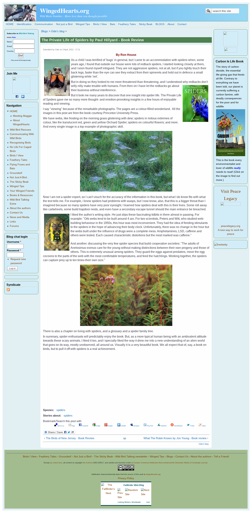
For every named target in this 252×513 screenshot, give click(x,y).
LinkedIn (123, 426)
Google (97, 426)
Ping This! (149, 426)
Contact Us (16, 212)
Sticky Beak (145, 24)
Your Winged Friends (22, 190)
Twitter (192, 426)
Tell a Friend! (221, 456)
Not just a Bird (64, 24)
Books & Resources (21, 195)
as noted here (56, 463)
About (171, 24)
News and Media (19, 217)
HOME (10, 24)
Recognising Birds (20, 142)
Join (148, 502)
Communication (44, 24)
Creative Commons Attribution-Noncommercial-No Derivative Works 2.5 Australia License (170, 463)
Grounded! (16, 173)
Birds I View (100, 24)
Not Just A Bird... (19, 177)
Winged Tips (83, 24)
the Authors (88, 463)
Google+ (110, 426)
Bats (112, 24)
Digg (73, 426)
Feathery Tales (127, 24)
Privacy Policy (126, 478)
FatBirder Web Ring (133, 485)
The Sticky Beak (19, 181)
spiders (60, 410)
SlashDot (163, 426)
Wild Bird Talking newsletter (131, 456)
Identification (24, 24)
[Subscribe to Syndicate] (8, 290)
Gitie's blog (57, 31)
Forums (14, 226)
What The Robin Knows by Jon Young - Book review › (176, 438)
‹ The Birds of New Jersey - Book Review (69, 438)
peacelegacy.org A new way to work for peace (230, 230)
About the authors (20, 208)
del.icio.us (60, 426)
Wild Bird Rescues (20, 129)
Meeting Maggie (22, 116)
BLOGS (160, 24)
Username (14, 241)
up (124, 438)
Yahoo (204, 426)
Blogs (44, 31)
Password (14, 250)
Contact (182, 24)
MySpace (136, 426)
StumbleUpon (178, 426)
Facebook (85, 426)
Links (13, 221)
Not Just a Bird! (83, 456)
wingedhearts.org (153, 474)
